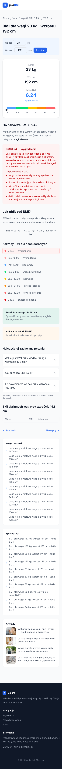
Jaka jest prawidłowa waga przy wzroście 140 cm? (31, 495)
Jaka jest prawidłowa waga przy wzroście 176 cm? (31, 518)
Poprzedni (11, 430)
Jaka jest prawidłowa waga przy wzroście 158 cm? (31, 457)
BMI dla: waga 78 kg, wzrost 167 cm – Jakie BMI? (32, 586)
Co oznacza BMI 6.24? (18, 372)
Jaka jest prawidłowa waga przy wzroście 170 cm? (31, 473)
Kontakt (6, 724)
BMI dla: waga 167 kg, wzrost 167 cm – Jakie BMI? (32, 540)
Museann (7, 747)
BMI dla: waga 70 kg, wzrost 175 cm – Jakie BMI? (32, 571)
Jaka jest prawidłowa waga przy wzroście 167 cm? (31, 450)
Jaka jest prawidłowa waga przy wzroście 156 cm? (31, 511)
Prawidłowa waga (12, 720)
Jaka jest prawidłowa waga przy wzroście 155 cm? (31, 480)
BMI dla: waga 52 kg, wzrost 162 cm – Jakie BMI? (32, 601)
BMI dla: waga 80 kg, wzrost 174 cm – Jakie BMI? (32, 555)
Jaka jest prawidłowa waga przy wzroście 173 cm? (31, 503)
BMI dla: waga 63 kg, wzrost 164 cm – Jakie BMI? (32, 578)
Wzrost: (9, 50)
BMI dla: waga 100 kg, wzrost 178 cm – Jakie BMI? (32, 548)
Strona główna (10, 18)
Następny (51, 430)
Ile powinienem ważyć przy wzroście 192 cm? (27, 385)
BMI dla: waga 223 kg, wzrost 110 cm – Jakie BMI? (29, 593)
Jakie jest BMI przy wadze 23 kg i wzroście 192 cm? (25, 359)
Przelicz (40, 50)
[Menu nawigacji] (56, 5)
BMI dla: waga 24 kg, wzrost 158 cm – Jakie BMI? (32, 609)
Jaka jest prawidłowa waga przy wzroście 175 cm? (31, 488)
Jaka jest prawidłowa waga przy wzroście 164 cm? (31, 465)
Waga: (8, 42)
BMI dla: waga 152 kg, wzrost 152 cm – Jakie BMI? (32, 563)
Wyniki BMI (27, 18)
